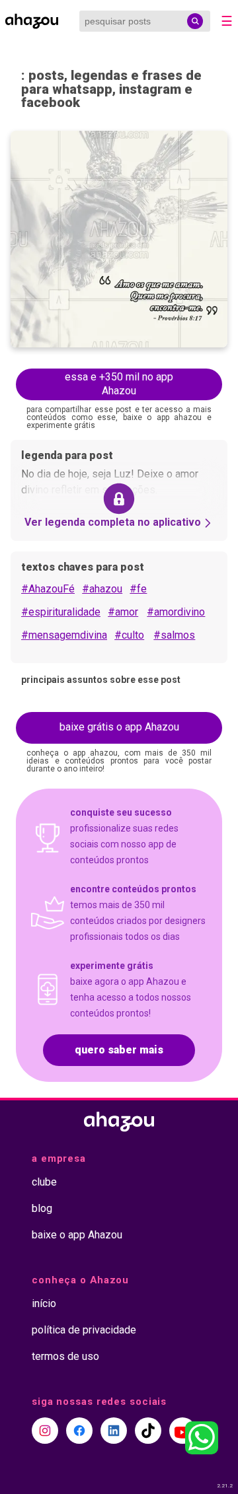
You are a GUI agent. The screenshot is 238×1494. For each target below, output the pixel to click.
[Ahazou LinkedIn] (113, 1430)
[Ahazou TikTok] (148, 1430)
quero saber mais (119, 1050)
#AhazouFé (48, 589)
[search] (195, 21)
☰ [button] (227, 21)
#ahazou (102, 589)
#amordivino (176, 612)
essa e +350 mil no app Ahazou (119, 384)
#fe (138, 589)
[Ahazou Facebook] (79, 1430)
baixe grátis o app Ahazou (119, 727)
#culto (129, 635)
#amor (123, 612)
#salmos (174, 635)
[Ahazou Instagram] (45, 1430)
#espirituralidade (60, 612)
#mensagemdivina (64, 635)
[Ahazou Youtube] (182, 1430)
